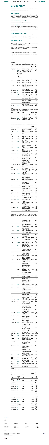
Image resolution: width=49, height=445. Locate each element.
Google (17, 105)
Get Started (43, 1)
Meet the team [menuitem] (27, 426)
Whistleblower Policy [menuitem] (14, 433)
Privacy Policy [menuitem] (9, 433)
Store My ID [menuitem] (37, 427)
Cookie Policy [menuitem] (18, 433)
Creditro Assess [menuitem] (6, 427)
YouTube (18, 237)
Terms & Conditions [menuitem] (6, 433)
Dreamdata (18, 173)
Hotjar (17, 150)
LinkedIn (18, 94)
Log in (39, 1)
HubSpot (18, 70)
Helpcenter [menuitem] (37, 426)
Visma (17, 380)
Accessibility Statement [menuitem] (6, 434)
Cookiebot (18, 96)
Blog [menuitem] (15, 426)
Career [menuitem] (26, 427)
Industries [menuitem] (5, 430)
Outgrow (18, 88)
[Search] (36, 1)
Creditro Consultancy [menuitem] (6, 426)
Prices (18, 1)
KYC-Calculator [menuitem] (16, 427)
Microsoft (18, 141)
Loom (17, 68)
